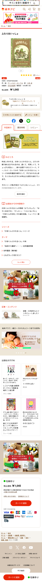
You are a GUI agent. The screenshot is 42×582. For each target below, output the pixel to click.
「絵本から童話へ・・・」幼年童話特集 (18, 246)
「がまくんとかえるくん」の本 (15, 241)
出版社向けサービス (13, 565)
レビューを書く (33, 115)
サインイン (8, 553)
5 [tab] (25, 353)
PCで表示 (21, 570)
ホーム (3, 26)
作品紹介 (8, 127)
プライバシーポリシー (20, 557)
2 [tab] (19, 353)
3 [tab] (21, 353)
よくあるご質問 (20, 553)
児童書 (10, 535)
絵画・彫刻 (4, 540)
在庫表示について (23, 496)
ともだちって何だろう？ (12, 255)
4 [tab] (23, 353)
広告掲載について (29, 565)
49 (34, 75)
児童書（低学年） (20, 535)
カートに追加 (21, 503)
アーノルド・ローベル (15, 83)
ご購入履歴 (5, 557)
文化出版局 (11, 85)
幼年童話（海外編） (11, 250)
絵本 (9, 26)
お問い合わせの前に (10, 496)
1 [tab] (16, 353)
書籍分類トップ (13, 537)
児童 (21, 537)
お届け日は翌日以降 (10, 492)
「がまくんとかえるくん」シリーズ (17, 231)
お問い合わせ (33, 553)
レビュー (34, 127)
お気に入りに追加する (13, 115)
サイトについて (35, 557)
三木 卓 (29, 83)
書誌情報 (21, 127)
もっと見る (21, 262)
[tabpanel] (21, 338)
